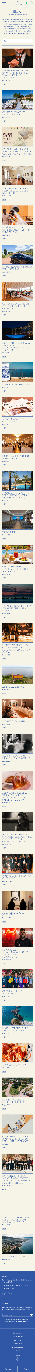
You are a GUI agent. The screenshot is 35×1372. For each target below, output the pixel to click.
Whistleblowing (17, 1347)
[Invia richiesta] (31, 1315)
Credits (17, 1351)
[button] (4, 3)
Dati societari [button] (17, 1333)
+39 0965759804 (8, 1289)
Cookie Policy (17, 1340)
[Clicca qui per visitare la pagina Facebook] (4, 1294)
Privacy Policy (18, 1337)
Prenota (26, 1369)
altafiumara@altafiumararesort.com (15, 1285)
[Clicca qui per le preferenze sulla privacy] (26, 3)
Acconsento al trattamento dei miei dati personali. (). (17, 1320)
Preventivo (8, 1369)
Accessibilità (17, 1344)
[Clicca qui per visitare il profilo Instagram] (10, 1294)
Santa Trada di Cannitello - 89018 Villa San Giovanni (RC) (17, 1281)
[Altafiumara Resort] (17, 3)
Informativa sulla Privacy (19, 1321)
